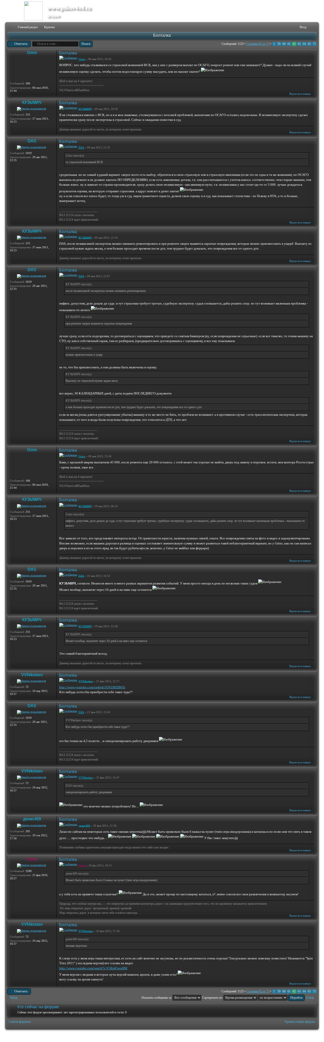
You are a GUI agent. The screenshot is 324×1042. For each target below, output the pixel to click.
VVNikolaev (32, 675)
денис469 (32, 819)
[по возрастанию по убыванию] (281, 997)
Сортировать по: (213, 997)
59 (278, 44)
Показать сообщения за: (157, 997)
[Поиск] (280, 27)
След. (310, 997)
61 (289, 44)
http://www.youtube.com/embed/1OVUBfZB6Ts (92, 687)
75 (314, 44)
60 (284, 44)
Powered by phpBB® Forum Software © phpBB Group (309, 1035)
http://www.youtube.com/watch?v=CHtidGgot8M (93, 968)
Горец (31, 859)
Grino (32, 52)
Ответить (21, 44)
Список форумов (20, 1022)
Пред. (14, 997)
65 (309, 44)
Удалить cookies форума (300, 1022)
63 (299, 44)
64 (304, 44)
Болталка (162, 35)
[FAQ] (288, 27)
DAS (32, 141)
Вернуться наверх (300, 93)
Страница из (257, 44)
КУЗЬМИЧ (32, 102)
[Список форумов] (10, 27)
